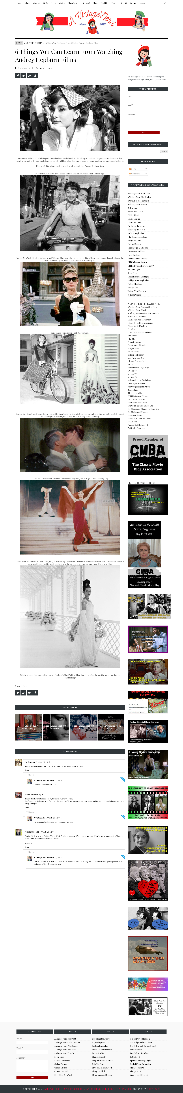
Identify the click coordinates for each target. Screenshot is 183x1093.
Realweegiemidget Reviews (139, 386)
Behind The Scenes (135, 211)
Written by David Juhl (136, 428)
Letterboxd (85, 3)
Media (45, 3)
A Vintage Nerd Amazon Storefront (142, 307)
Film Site (131, 339)
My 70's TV (132, 374)
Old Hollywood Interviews (141, 1042)
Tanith (27, 794)
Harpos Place (133, 348)
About (27, 3)
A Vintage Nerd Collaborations (67, 1042)
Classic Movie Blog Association (140, 323)
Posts (133, 169)
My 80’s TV (132, 377)
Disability (104, 3)
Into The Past (97, 1064)
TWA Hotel (132, 421)
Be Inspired (132, 208)
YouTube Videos (134, 295)
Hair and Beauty (134, 244)
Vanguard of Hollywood (138, 425)
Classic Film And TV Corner (139, 319)
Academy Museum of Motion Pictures (143, 313)
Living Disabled (134, 255)
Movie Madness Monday (137, 258)
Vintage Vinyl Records (137, 291)
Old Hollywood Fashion (137, 262)
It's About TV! (133, 351)
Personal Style (134, 269)
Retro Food (132, 273)
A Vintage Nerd (25, 68)
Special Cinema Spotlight (138, 276)
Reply (27, 770)
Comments (135, 173)
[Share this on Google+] (29, 75)
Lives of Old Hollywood (137, 251)
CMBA (62, 3)
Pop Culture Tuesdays (139, 1053)
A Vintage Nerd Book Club (139, 193)
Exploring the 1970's (136, 229)
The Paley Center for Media (139, 418)
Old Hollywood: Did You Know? (141, 266)
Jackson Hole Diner (136, 355)
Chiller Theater (134, 215)
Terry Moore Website (136, 399)
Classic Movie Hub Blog (137, 326)
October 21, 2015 (48, 832)
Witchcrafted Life (32, 832)
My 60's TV (132, 371)
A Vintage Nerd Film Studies (139, 197)
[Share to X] (23, 75)
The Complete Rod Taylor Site (140, 405)
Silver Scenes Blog (135, 393)
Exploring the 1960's (136, 226)
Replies (31, 775)
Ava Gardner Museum (137, 316)
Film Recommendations (137, 237)
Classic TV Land (134, 222)
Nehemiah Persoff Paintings (139, 380)
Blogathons (72, 3)
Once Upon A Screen (136, 383)
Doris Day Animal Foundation (140, 332)
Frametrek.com (134, 342)
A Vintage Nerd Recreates (138, 200)
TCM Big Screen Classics (138, 396)
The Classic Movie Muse (137, 402)
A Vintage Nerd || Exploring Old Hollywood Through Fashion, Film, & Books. (88, 1089)
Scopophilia (133, 390)
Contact (36, 3)
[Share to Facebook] (17, 75)
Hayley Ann (30, 762)
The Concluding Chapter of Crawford (143, 409)
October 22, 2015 (54, 780)
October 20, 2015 (43, 762)
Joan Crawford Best (136, 358)
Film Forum (132, 335)
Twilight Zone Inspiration (138, 280)
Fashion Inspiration (136, 233)
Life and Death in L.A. (136, 361)
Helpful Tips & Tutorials (138, 248)
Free (113, 3)
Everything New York (63, 1075)
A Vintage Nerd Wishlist (137, 310)
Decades (131, 329)
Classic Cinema (34, 43)
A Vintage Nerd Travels (137, 204)
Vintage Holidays (135, 284)
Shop (95, 3)
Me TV (130, 364)
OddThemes (153, 1089)
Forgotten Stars (134, 240)
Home (19, 3)
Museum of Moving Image (138, 367)
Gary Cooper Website (137, 345)
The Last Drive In (135, 415)
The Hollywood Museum (138, 412)
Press (53, 3)
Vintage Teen (133, 287)
